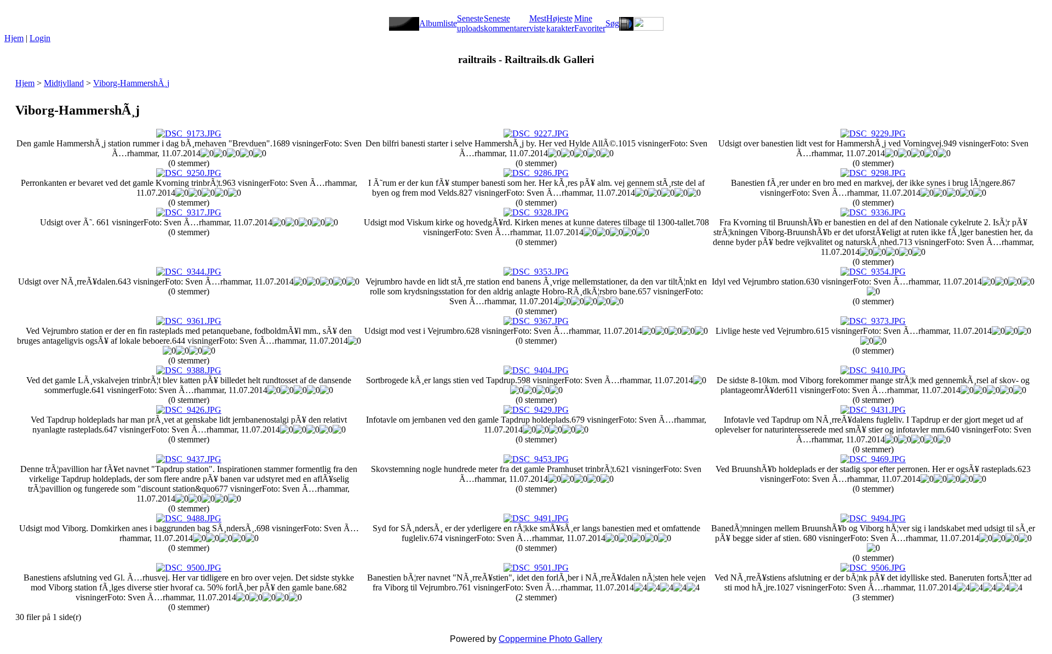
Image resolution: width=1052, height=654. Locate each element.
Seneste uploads (470, 23)
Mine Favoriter (589, 23)
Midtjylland (64, 83)
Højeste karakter (560, 23)
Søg (612, 23)
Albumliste (438, 23)
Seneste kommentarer (506, 23)
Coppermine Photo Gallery (550, 639)
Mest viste (537, 23)
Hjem (14, 38)
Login (40, 38)
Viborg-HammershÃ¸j (131, 83)
